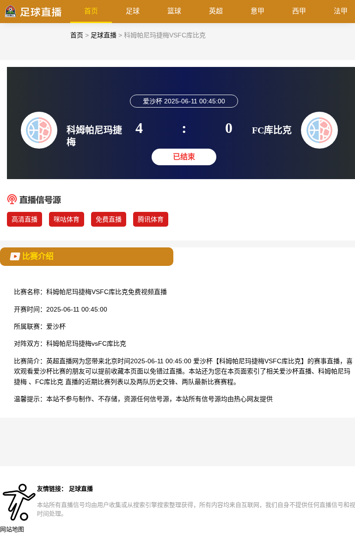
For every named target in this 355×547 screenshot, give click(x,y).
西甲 (299, 11)
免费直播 (109, 219)
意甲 (257, 11)
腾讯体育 (151, 219)
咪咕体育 (67, 219)
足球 (133, 11)
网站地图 (12, 529)
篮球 (174, 11)
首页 (91, 11)
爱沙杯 (56, 326)
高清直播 (24, 219)
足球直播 (103, 35)
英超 (216, 11)
